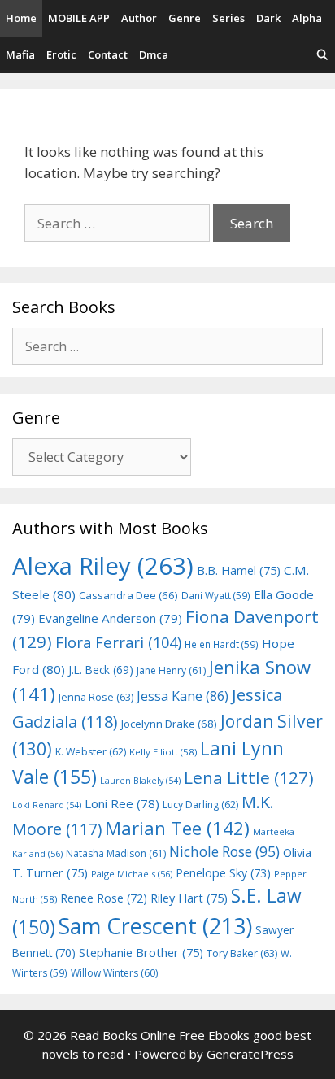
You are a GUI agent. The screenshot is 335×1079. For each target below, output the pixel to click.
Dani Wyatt (215, 595)
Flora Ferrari (118, 642)
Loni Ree (122, 803)
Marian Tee (177, 828)
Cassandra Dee (128, 595)
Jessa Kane (182, 696)
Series (228, 18)
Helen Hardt (222, 643)
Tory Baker (242, 953)
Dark (268, 18)
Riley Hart (189, 898)
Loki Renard (46, 805)
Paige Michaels (131, 874)
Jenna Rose (96, 697)
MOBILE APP (79, 18)
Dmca (153, 54)
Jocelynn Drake (169, 723)
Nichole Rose (224, 851)
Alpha (307, 18)
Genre (184, 18)
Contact (108, 54)
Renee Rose (103, 898)
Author (139, 18)
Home (21, 18)
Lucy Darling (200, 804)
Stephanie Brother (141, 952)
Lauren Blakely (140, 780)
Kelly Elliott (163, 752)
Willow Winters (114, 973)
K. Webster (90, 752)
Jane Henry (171, 670)
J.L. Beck (100, 669)
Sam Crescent (155, 926)
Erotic (61, 54)
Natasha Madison (116, 853)
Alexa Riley (103, 566)
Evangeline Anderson (110, 618)
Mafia (20, 54)
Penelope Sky (223, 873)
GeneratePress (250, 1054)
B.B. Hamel (239, 570)
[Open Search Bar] (322, 55)
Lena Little (249, 777)
